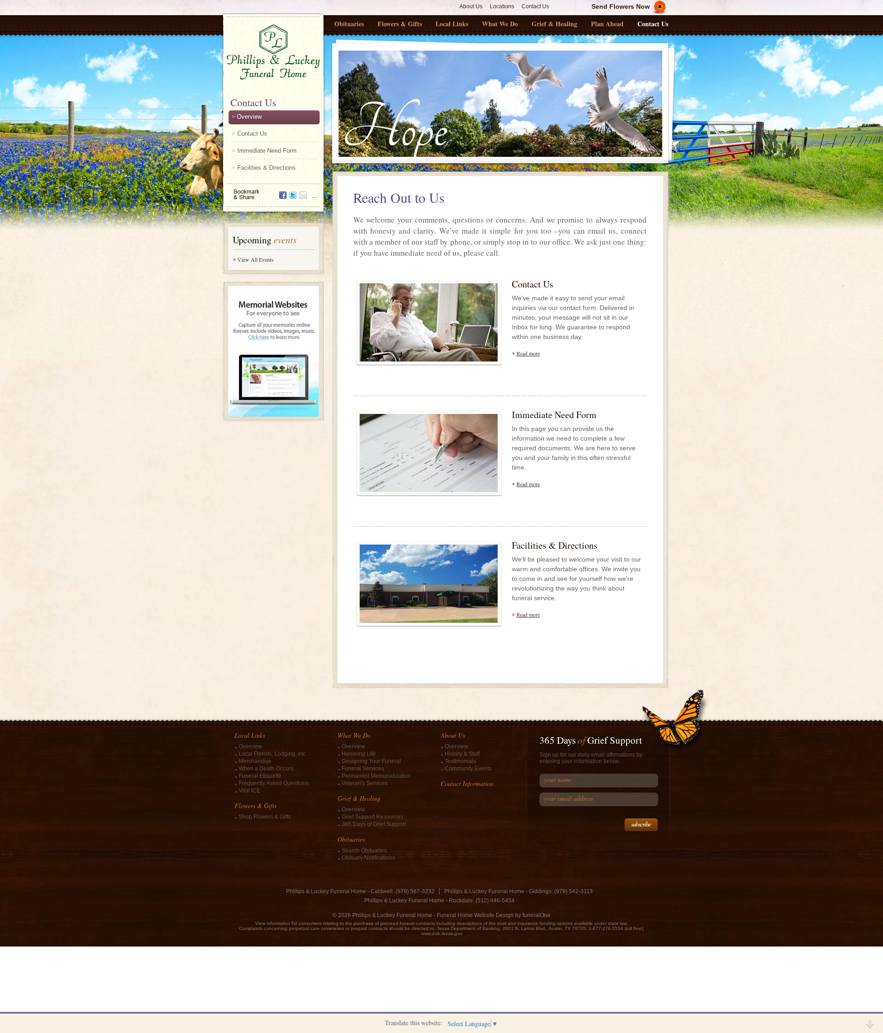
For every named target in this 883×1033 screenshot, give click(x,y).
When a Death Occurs (266, 768)
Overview (249, 116)
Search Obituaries (364, 850)
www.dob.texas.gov (441, 933)
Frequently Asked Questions (274, 783)
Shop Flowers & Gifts (265, 817)
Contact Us (535, 6)
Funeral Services (363, 768)
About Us (470, 6)
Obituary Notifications (368, 858)
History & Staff (462, 754)
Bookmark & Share (272, 191)
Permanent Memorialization (376, 776)
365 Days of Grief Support (374, 824)
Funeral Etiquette (260, 776)
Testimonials (460, 761)
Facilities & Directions (266, 167)
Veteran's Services (365, 783)
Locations (502, 6)
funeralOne (536, 915)
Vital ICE (249, 790)
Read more (528, 353)
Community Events (468, 768)
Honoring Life (359, 754)
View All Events (255, 259)
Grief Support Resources (372, 817)
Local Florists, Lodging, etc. (273, 754)
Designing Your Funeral (371, 761)
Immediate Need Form (267, 150)
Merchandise (255, 761)
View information (272, 923)
